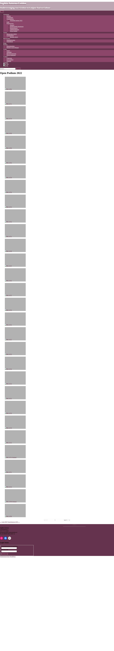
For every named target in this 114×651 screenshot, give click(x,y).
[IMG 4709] (15, 510)
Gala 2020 (3, 522)
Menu (2, 11)
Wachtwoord (4, 549)
